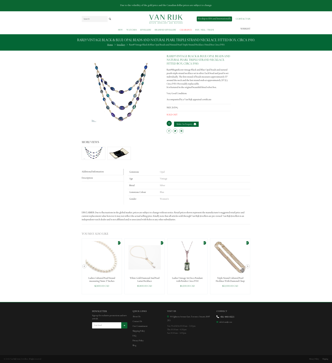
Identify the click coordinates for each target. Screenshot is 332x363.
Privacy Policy (138, 341)
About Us (136, 317)
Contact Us (137, 321)
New (120, 30)
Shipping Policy (139, 331)
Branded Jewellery (165, 30)
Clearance (186, 30)
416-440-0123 (227, 317)
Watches (131, 30)
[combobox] (95, 19)
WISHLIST (245, 29)
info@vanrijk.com (225, 322)
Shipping (325, 359)
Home (110, 45)
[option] (102, 266)
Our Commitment (140, 326)
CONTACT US (243, 19)
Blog (134, 345)
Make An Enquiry (185, 124)
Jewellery (145, 30)
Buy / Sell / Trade (204, 30)
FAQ (134, 336)
